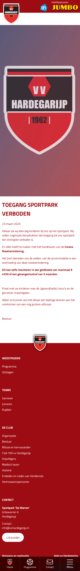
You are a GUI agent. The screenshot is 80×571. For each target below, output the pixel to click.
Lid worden (13, 537)
